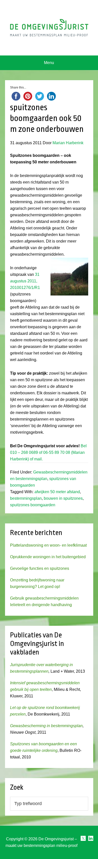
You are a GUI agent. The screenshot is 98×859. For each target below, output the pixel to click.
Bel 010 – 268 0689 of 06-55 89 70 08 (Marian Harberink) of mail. (48, 452)
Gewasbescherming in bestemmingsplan (46, 726)
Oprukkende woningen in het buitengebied (48, 557)
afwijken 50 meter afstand (57, 492)
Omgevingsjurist (49, 27)
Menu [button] (49, 63)
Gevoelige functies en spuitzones (39, 568)
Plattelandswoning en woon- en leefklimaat (48, 545)
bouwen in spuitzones (63, 498)
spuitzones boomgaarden (32, 505)
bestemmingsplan (26, 498)
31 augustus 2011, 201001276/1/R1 (25, 281)
